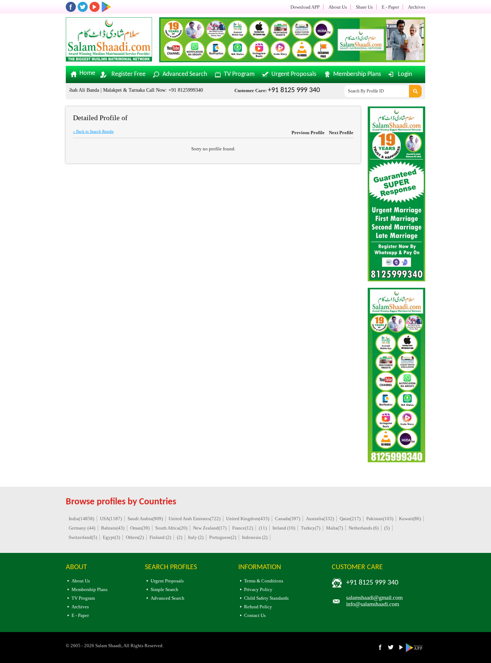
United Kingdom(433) (247, 518)
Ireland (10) (283, 528)
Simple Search (164, 589)
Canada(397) (287, 518)
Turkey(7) (310, 528)
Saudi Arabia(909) (145, 518)
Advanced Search (184, 74)
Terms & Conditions (263, 580)
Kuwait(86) (410, 518)
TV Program (239, 74)
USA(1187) (111, 518)
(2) (179, 537)
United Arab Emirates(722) (194, 518)
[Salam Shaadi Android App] (415, 650)
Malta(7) (334, 528)
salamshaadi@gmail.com (374, 598)
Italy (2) (195, 537)
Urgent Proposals (293, 74)
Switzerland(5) (83, 537)
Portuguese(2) (222, 537)
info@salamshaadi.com (372, 604)
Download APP (305, 7)
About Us (338, 7)
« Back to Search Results (93, 131)
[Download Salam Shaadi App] (106, 7)
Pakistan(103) (379, 518)
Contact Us (255, 615)
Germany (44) (82, 528)
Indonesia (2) (254, 537)
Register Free (128, 74)
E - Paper (390, 7)
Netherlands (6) (363, 528)
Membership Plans (357, 74)
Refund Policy (258, 606)
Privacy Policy (258, 589)
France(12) (242, 528)
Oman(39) (140, 528)
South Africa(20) (171, 528)
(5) (387, 528)
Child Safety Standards (266, 598)
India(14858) (81, 518)
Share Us (364, 7)
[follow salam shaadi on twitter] (83, 7)
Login (405, 74)
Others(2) (135, 537)
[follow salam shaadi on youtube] (95, 7)
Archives (416, 7)
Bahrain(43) (112, 528)
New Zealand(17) (209, 528)
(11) (263, 528)
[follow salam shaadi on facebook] (71, 7)
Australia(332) (320, 518)
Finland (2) (160, 537)
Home (87, 73)
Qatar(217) (350, 518)
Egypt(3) (111, 537)
